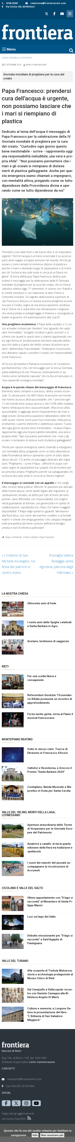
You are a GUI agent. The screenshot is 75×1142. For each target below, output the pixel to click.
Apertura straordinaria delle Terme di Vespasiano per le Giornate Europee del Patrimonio (50, 828)
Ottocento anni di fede (41, 603)
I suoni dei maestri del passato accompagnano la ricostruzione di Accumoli (49, 866)
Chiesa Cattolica (30, 537)
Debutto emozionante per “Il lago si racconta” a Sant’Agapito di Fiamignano (50, 939)
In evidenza (26, 57)
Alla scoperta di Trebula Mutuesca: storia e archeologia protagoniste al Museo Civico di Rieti (50, 974)
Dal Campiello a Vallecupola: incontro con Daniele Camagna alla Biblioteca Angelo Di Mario (50, 993)
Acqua (8, 537)
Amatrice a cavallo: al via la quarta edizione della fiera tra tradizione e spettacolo (49, 847)
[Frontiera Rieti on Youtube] (62, 13)
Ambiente (17, 537)
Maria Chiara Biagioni (36, 64)
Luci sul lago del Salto (41, 916)
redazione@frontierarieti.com (48, 3)
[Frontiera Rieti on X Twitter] (46, 13)
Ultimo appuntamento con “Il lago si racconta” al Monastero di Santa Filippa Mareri (50, 901)
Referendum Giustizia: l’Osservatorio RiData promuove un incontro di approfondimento (49, 699)
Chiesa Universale (10, 57)
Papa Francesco (46, 537)
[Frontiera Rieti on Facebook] (54, 13)
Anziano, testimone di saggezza (48, 641)
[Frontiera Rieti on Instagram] (70, 13)
